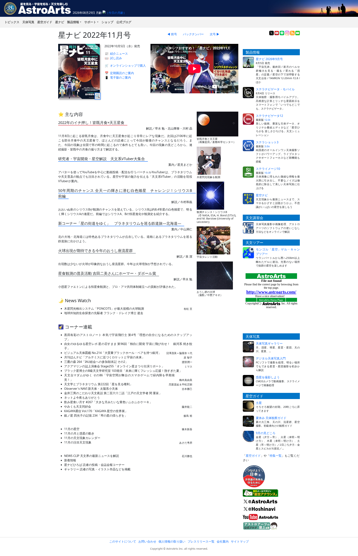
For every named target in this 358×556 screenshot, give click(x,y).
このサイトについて (122, 541)
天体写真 (28, 22)
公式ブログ (123, 22)
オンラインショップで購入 (125, 65)
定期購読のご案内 (119, 73)
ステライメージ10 (268, 169)
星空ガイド (44, 22)
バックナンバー (193, 34)
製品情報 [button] (73, 22)
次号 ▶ (214, 34)
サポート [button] (90, 22)
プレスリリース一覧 (201, 541)
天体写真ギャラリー (269, 343)
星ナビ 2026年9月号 (269, 59)
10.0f (267, 173)
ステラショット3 (267, 142)
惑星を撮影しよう (268, 377)
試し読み (113, 58)
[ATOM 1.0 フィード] (292, 33)
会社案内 (223, 541)
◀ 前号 (172, 34)
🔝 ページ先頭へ (246, 550)
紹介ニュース (116, 54)
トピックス (11, 22)
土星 (259, 403)
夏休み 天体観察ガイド (271, 418)
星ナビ (59, 22)
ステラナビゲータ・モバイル (275, 89)
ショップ (107, 22)
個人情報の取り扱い (171, 541)
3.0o (267, 146)
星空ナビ (262, 195)
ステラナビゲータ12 (269, 116)
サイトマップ (240, 541)
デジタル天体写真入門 (271, 358)
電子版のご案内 (118, 77)
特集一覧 (276, 456)
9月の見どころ (265, 433)
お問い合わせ (147, 541)
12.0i (267, 120)
